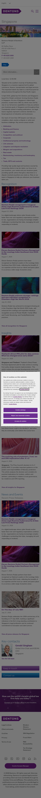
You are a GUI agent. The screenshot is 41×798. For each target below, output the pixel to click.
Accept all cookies (20, 421)
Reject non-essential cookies (20, 415)
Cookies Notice (24, 389)
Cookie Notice (13, 404)
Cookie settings (21, 410)
